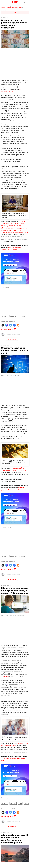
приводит (6, 676)
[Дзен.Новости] (2, 325)
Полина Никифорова (7, 527)
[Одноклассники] (18, 325)
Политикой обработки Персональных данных (11, 7)
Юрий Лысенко (6, 287)
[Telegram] (10, 325)
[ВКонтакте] (14, 325)
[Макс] (6, 325)
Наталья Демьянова (7, 798)
